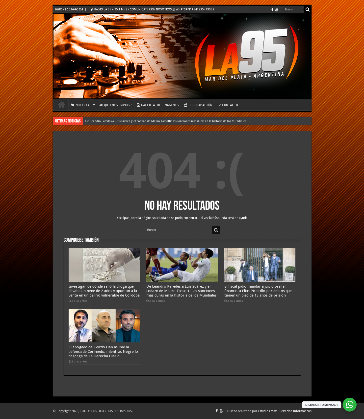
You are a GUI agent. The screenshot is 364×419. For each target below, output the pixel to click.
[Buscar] (308, 9)
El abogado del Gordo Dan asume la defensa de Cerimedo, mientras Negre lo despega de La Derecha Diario (103, 351)
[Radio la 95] (182, 56)
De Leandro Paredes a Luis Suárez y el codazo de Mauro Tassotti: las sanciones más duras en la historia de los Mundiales (165, 121)
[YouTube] (277, 10)
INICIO (61, 104)
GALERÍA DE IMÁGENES (160, 105)
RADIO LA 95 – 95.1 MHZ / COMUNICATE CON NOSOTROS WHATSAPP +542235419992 (154, 9)
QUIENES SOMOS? (118, 105)
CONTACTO (230, 105)
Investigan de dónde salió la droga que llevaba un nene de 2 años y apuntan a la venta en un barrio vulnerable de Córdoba (104, 291)
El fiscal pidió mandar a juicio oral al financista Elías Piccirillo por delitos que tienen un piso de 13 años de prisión (258, 291)
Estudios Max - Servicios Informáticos (285, 411)
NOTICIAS (84, 105)
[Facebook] (272, 10)
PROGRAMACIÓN (200, 105)
